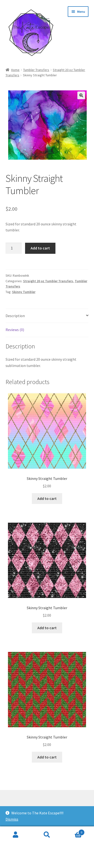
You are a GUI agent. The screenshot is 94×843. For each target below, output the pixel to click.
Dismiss (12, 819)
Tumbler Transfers (36, 70)
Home (15, 70)
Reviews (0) (15, 329)
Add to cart (40, 248)
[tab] (47, 316)
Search (47, 835)
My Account (15, 835)
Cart (72, 830)
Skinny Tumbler (23, 292)
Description (15, 315)
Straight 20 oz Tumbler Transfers (48, 281)
